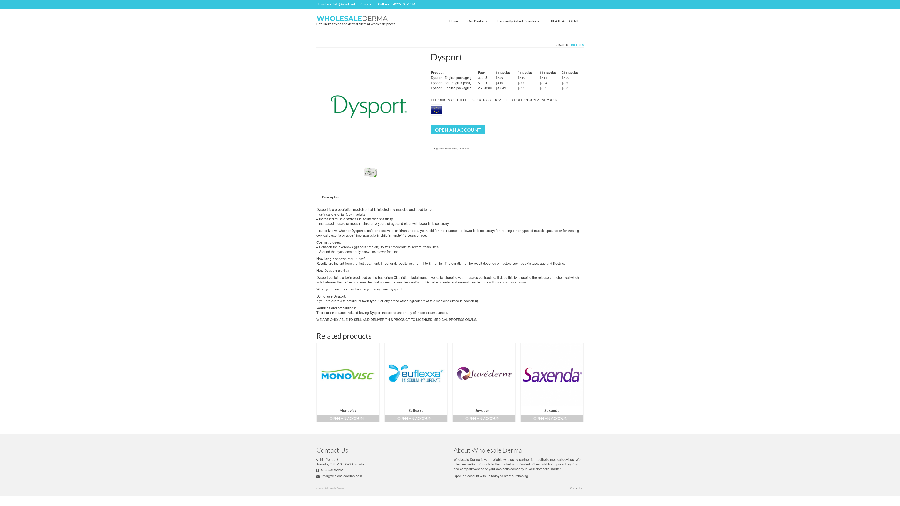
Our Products (477, 21)
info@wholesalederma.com (353, 4)
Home (453, 21)
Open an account (466, 475)
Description (331, 197)
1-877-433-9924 (403, 4)
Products (577, 44)
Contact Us (576, 488)
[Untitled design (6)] (370, 105)
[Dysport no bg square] (371, 171)
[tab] (331, 197)
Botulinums (451, 148)
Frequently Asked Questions (518, 21)
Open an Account (458, 130)
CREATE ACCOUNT (564, 21)
